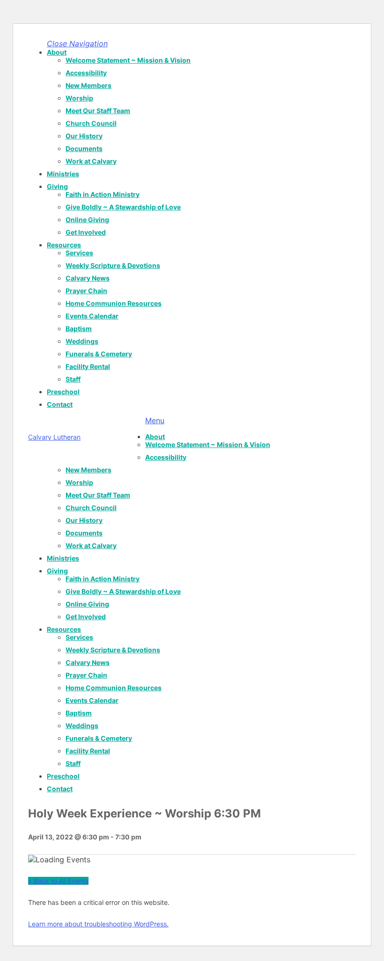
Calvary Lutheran (54, 437)
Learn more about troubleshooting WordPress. (98, 924)
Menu (154, 420)
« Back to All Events (58, 881)
